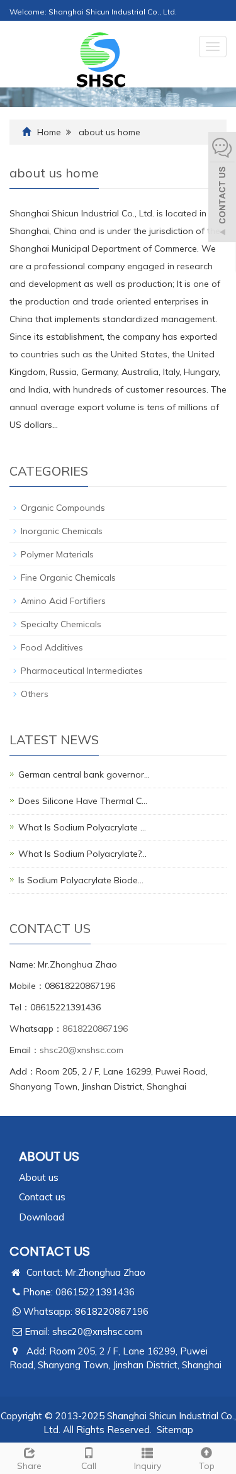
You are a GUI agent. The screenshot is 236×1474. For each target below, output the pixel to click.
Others (34, 694)
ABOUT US (49, 1156)
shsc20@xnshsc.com (81, 1050)
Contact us (42, 1197)
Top (207, 1465)
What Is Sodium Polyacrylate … (82, 827)
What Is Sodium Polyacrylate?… (82, 853)
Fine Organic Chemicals (68, 577)
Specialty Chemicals (61, 624)
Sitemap (175, 1430)
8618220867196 (95, 1028)
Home (49, 132)
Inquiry (147, 1465)
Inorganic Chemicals (62, 531)
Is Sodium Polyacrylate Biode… (80, 880)
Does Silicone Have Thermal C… (82, 801)
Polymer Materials (57, 554)
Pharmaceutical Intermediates (82, 670)
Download (41, 1217)
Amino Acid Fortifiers (63, 600)
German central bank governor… (84, 774)
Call (88, 1465)
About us (39, 1177)
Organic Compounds (63, 507)
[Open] (222, 188)
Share (29, 1465)
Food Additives (52, 647)
